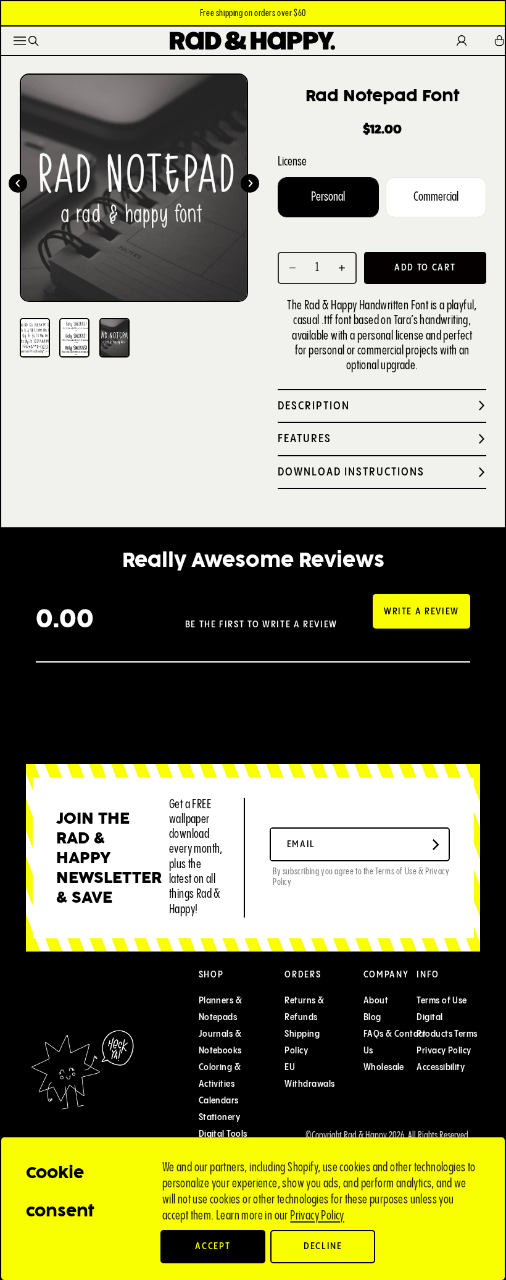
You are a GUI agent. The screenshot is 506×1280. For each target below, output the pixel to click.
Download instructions (351, 472)
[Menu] (20, 41)
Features (304, 439)
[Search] (33, 41)
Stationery (220, 1117)
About (375, 1000)
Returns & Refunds (304, 1009)
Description (314, 406)
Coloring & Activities (220, 1076)
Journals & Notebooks (220, 1042)
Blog (372, 1017)
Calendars (219, 1100)
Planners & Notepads (221, 1009)
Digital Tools (223, 1134)
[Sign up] (436, 845)
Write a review (421, 611)
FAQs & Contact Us (394, 1042)
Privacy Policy (317, 1216)
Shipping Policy (302, 1042)
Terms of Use (442, 1000)
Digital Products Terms (447, 1026)
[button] (18, 183)
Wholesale (383, 1067)
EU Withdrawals (309, 1076)
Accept (212, 1246)
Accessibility (441, 1067)
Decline (323, 1246)
